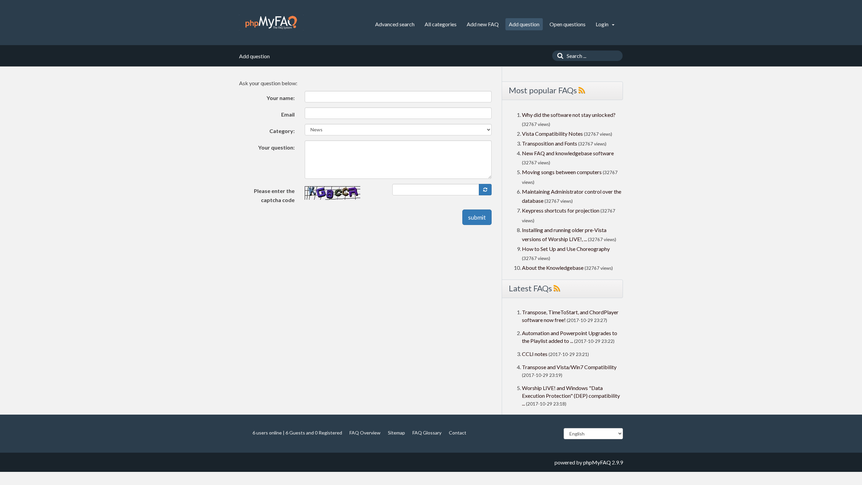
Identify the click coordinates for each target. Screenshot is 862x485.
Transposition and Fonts (549, 143)
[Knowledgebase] (271, 22)
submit (477, 217)
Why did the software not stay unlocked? (569, 114)
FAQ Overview (365, 432)
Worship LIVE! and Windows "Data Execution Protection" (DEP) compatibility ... (571, 396)
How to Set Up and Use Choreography (566, 249)
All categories (441, 24)
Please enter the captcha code (274, 195)
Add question (524, 24)
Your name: (281, 98)
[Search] (558, 56)
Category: (282, 131)
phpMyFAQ (597, 462)
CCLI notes (535, 354)
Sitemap (396, 432)
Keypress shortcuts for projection (560, 210)
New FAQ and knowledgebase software (568, 153)
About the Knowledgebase (553, 267)
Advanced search (395, 24)
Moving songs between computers (562, 172)
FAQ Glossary (426, 432)
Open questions (568, 24)
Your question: (276, 147)
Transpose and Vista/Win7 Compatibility (569, 367)
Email (288, 114)
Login (602, 24)
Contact (457, 432)
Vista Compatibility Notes (552, 133)
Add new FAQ (483, 24)
